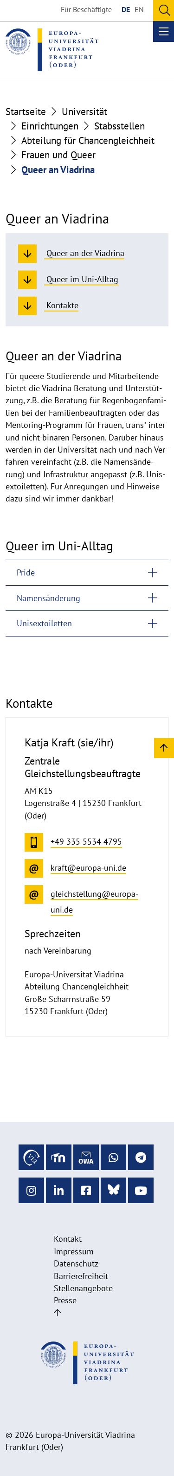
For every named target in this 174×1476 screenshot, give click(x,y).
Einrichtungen (49, 126)
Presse (65, 1300)
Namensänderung (48, 598)
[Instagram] (31, 1190)
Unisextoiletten (44, 623)
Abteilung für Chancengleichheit (88, 140)
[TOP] (164, 747)
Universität (84, 111)
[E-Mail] (86, 1157)
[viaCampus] (31, 1157)
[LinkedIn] (58, 1190)
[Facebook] (86, 1190)
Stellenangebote (83, 1288)
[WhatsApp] (113, 1157)
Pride (26, 572)
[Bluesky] (113, 1190)
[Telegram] (141, 1157)
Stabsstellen (119, 126)
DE (126, 9)
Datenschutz (76, 1263)
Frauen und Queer (58, 155)
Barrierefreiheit (81, 1276)
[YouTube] (141, 1190)
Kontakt (68, 1238)
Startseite (26, 111)
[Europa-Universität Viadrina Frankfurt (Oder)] (52, 49)
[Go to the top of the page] (57, 1312)
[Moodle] (58, 1157)
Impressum (74, 1251)
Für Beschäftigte (86, 9)
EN (139, 9)
